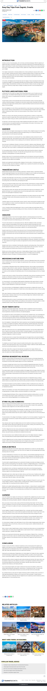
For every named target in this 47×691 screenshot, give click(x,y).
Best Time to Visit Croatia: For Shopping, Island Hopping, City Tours (15, 668)
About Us (23, 680)
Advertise (38, 681)
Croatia (28, 14)
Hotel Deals (5, 14)
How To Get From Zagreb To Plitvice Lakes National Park (13, 670)
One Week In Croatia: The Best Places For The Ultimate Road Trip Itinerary (16, 664)
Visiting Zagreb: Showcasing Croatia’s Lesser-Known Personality (14, 666)
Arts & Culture (23, 14)
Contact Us (44, 680)
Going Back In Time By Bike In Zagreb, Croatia (11, 672)
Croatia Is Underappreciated (9, 618)
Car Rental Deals (17, 14)
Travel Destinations (6, 17)
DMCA (42, 681)
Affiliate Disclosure (39, 680)
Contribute (26, 680)
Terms (30, 680)
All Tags (44, 681)
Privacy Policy (33, 680)
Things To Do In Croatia (38, 618)
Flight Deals (10, 14)
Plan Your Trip (37, 14)
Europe (32, 14)
